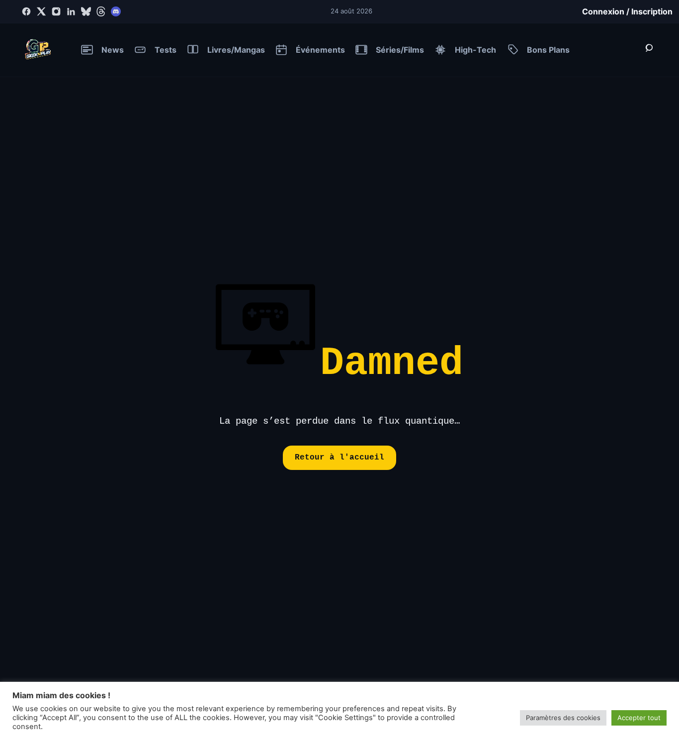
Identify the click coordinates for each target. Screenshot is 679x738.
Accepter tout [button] (639, 718)
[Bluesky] (86, 11)
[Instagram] (56, 11)
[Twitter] (41, 11)
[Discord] (116, 11)
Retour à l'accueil (339, 457)
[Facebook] (26, 11)
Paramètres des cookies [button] (563, 718)
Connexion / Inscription (627, 11)
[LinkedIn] (71, 11)
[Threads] (101, 11)
